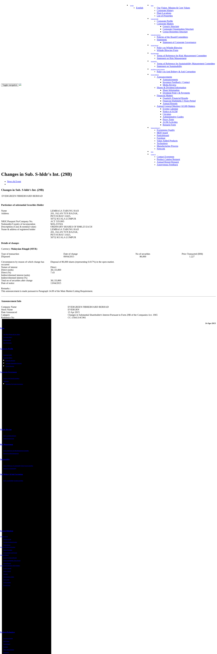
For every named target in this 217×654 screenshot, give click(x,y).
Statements (162, 39)
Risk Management (6, 444)
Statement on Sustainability (169, 66)
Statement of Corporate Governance (179, 42)
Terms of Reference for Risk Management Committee (182, 55)
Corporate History (165, 10)
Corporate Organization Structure (178, 29)
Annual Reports (170, 103)
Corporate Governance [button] (156, 34)
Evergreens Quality (166, 130)
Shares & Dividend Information (171, 87)
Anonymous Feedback (167, 164)
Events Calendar (170, 109)
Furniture (161, 138)
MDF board (162, 132)
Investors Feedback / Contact (176, 82)
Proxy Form (168, 119)
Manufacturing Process (167, 146)
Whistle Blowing (6, 429)
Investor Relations (6, 531)
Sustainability (5, 459)
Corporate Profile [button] (154, 19)
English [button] (132, 5)
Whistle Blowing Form (167, 50)
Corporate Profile (165, 21)
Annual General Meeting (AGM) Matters (176, 106)
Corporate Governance (8, 372)
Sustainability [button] (154, 61)
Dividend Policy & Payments (176, 93)
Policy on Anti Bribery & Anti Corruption (176, 71)
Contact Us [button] (153, 154)
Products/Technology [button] (155, 128)
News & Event (14, 181)
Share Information (171, 90)
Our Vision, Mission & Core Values (173, 8)
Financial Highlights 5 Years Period (179, 101)
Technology (162, 143)
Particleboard (163, 135)
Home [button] (152, 5)
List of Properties (165, 15)
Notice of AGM (170, 111)
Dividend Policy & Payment (10, 552)
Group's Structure (171, 26)
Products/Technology (7, 632)
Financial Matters (165, 95)
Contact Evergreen (165, 156)
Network (161, 148)
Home (2, 328)
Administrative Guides (173, 117)
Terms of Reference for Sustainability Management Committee (186, 63)
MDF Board (6, 641)
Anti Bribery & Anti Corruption (11, 474)
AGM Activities (170, 122)
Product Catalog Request (168, 159)
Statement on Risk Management (171, 58)
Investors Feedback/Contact (10, 542)
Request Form (169, 125)
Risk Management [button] (155, 53)
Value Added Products (167, 140)
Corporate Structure (10, 360)
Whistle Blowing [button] (154, 45)
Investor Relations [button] (155, 74)
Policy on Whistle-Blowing (169, 47)
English (139, 8)
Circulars (167, 114)
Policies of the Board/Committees (172, 37)
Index (152, 151)
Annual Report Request (168, 162)
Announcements (164, 77)
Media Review (169, 85)
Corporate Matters (165, 23)
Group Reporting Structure (175, 31)
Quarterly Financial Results (175, 98)
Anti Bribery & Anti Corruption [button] (158, 69)
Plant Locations (164, 13)
